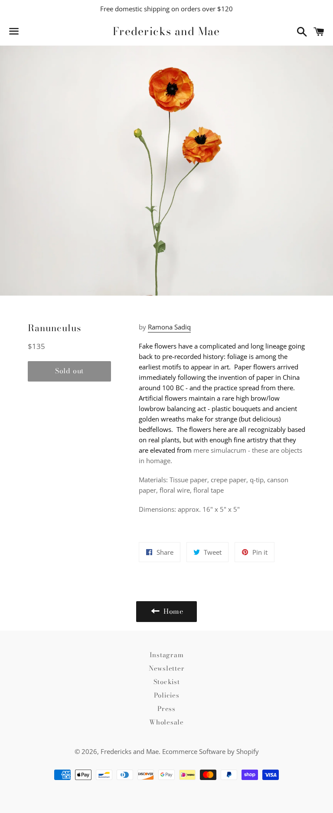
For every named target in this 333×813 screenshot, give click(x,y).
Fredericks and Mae (166, 31)
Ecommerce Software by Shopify (210, 751)
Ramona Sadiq (169, 327)
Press (166, 709)
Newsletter (167, 668)
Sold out (69, 370)
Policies (167, 695)
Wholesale (166, 722)
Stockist (166, 682)
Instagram (167, 655)
